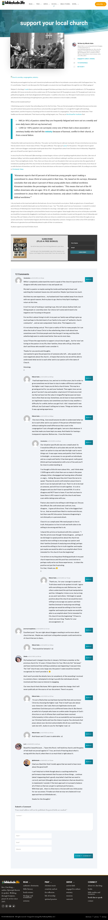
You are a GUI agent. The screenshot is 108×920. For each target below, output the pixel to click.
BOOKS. (54, 4)
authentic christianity (31, 886)
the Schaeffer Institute (74, 114)
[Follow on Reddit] (13, 906)
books (90, 889)
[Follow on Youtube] (10, 906)
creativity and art (51, 889)
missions (69, 896)
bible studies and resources (94, 893)
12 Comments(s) (82, 63)
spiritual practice (51, 899)
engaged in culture (83, 59)
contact (90, 901)
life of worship (50, 896)
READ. (31, 4)
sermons (26, 901)
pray (65, 146)
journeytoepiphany (30, 628)
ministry (92, 59)
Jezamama (27, 278)
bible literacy (28, 889)
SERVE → (70, 882)
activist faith (70, 886)
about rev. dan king (95, 886)
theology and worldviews (28, 897)
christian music (50, 886)
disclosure (89, 917)
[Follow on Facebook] (3, 906)
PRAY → (48, 882)
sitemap (104, 917)
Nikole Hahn (89, 43)
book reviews (28, 892)
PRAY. (38, 4)
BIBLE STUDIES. (65, 4)
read (26, 89)
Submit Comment (83, 856)
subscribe (99, 4)
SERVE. (45, 4)
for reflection (49, 892)
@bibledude (35, 760)
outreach (69, 899)
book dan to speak (95, 897)
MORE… (74, 4)
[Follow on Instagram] (6, 906)
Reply (89, 279)
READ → (27, 882)
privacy (96, 917)
